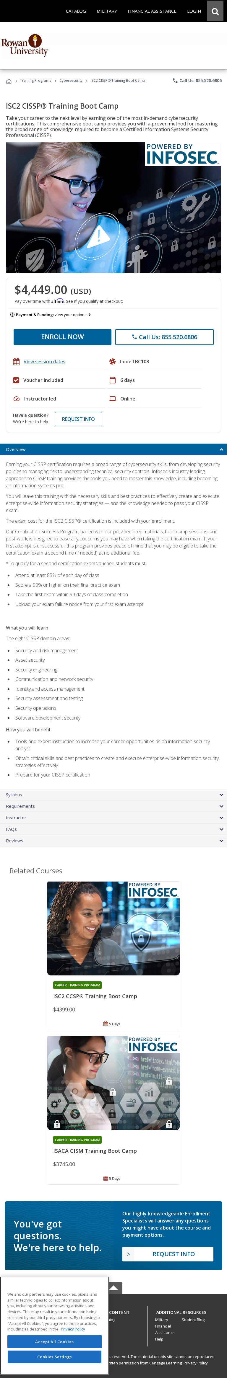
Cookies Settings (54, 1356)
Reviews (14, 841)
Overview (16, 449)
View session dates (44, 361)
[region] (54, 1325)
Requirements (20, 806)
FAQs (11, 829)
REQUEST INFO (78, 419)
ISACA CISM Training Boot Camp (95, 1150)
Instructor (16, 817)
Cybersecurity (70, 80)
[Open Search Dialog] (215, 11)
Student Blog (193, 1319)
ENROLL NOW (62, 336)
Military (161, 1319)
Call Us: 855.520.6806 (197, 81)
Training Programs (35, 80)
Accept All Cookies (54, 1341)
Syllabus (14, 794)
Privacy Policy (196, 1363)
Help (159, 1339)
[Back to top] (113, 1311)
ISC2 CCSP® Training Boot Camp (95, 996)
